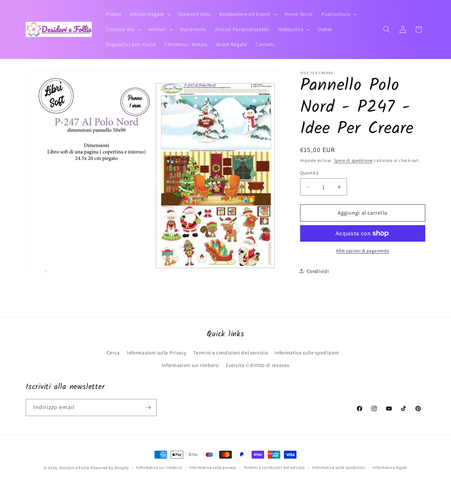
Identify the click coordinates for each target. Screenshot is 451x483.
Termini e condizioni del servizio (230, 352)
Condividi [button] (318, 270)
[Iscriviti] (148, 407)
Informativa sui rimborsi (159, 467)
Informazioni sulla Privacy (156, 352)
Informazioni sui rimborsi (190, 365)
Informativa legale (389, 467)
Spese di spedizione (353, 160)
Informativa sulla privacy (212, 467)
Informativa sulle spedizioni (307, 352)
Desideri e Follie (74, 467)
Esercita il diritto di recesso (257, 365)
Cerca (113, 352)
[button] (150, 14)
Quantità (309, 172)
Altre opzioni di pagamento (362, 251)
